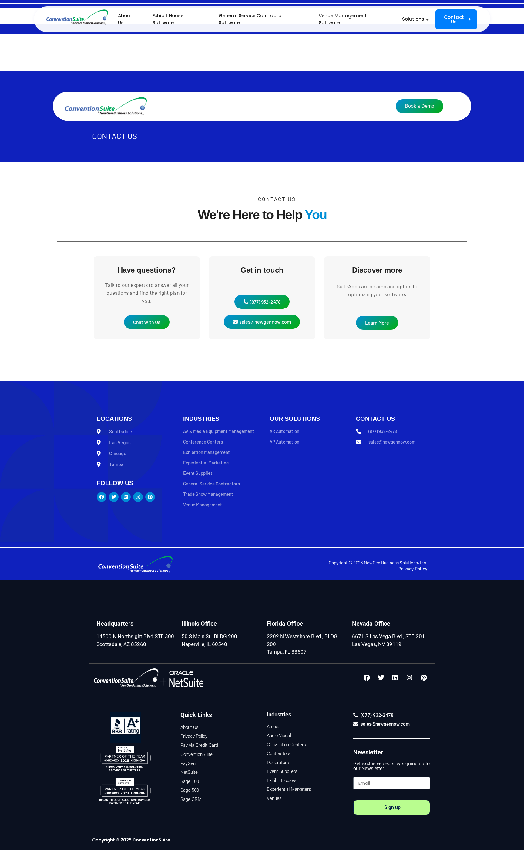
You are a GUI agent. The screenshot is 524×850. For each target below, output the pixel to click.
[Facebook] (366, 678)
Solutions (413, 19)
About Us (125, 19)
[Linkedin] (395, 678)
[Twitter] (381, 678)
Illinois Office (199, 623)
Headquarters (114, 623)
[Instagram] (409, 678)
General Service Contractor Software (251, 19)
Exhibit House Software (168, 19)
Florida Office (285, 623)
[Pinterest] (423, 678)
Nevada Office (371, 623)
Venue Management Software (343, 19)
